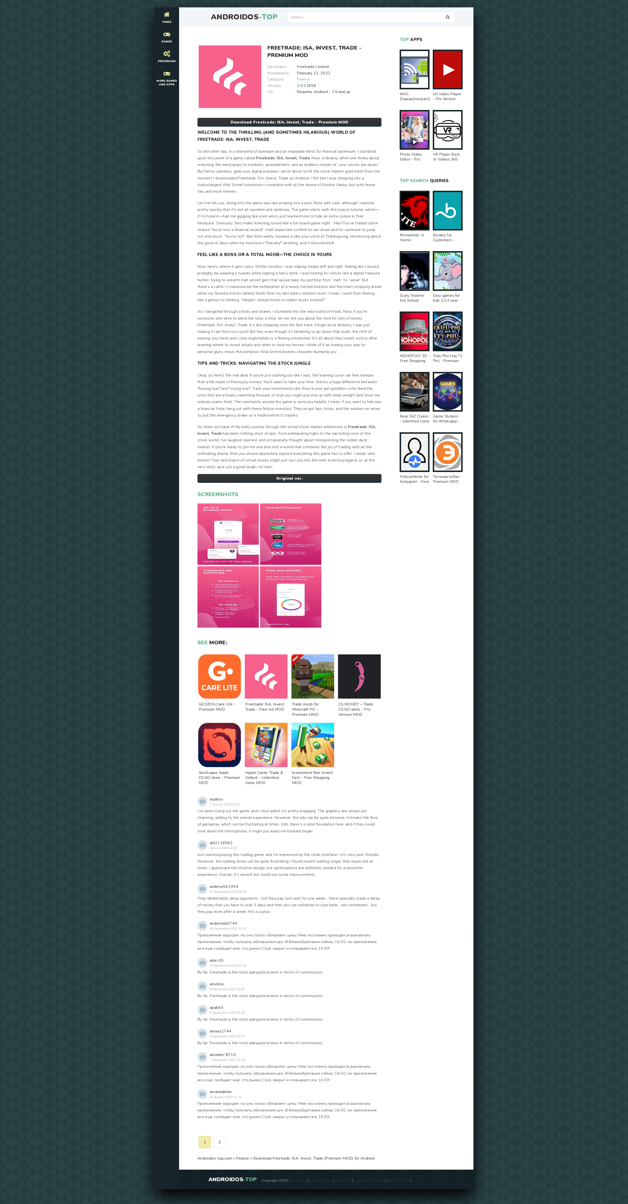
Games (166, 41)
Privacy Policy (320, 1180)
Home (166, 22)
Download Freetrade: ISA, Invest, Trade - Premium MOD (290, 122)
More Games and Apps (167, 82)
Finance (303, 79)
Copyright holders (369, 1180)
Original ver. (289, 478)
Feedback (343, 1180)
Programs (167, 61)
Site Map (298, 1180)
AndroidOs (244, 17)
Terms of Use (398, 1180)
